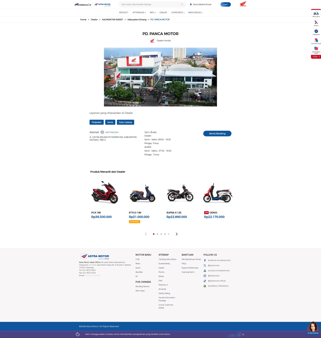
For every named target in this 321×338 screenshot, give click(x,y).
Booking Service (142, 286)
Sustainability (164, 263)
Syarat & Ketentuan (190, 268)
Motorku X (163, 285)
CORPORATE (177, 13)
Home (83, 19)
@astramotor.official (217, 281)
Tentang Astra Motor (168, 259)
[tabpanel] (105, 200)
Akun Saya (140, 291)
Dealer (94, 19)
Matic (138, 263)
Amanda (162, 289)
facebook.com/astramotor (219, 260)
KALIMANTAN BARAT (112, 19)
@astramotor (214, 265)
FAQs (184, 263)
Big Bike (139, 272)
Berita (161, 276)
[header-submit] (182, 4)
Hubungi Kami (188, 272)
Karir (161, 280)
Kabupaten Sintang (137, 19)
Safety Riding (164, 293)
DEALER (163, 13)
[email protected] (92, 275)
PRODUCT (123, 13)
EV (137, 276)
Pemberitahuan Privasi (191, 259)
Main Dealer (194, 13)
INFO (152, 13)
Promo (162, 272)
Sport (138, 268)
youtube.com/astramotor (219, 270)
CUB (137, 259)
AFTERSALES (138, 13)
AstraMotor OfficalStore (218, 286)
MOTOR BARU (143, 254)
